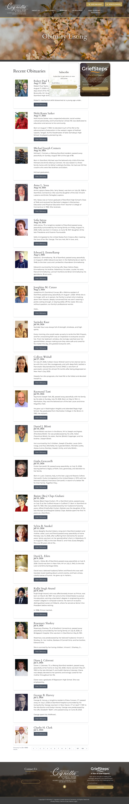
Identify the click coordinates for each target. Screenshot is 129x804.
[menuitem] (36, 11)
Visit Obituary (40, 104)
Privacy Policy (55, 801)
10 (69, 748)
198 (83, 748)
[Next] (86, 748)
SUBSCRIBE (64, 87)
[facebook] (64, 787)
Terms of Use (64, 801)
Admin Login (73, 801)
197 (78, 748)
